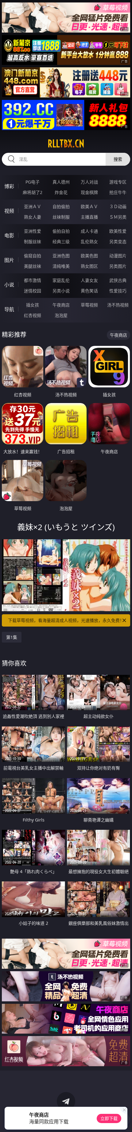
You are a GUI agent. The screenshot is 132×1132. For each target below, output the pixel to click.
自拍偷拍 (61, 206)
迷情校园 (32, 291)
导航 (9, 309)
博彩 (9, 186)
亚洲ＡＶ (32, 206)
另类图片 (117, 266)
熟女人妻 (32, 217)
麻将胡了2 (32, 192)
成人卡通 (89, 231)
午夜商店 (61, 305)
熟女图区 (89, 266)
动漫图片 (117, 256)
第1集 (11, 637)
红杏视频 (32, 315)
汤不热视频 (118, 305)
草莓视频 (89, 305)
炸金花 (61, 192)
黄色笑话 (89, 291)
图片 (9, 260)
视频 (9, 211)
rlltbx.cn (66, 143)
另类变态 (117, 241)
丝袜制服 (61, 217)
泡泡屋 (61, 315)
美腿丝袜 (32, 266)
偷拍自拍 (61, 231)
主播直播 (89, 217)
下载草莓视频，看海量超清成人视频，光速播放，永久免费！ (66, 620)
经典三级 (61, 241)
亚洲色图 (61, 256)
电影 (9, 235)
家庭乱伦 (61, 280)
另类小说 (61, 291)
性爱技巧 (117, 291)
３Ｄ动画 (117, 206)
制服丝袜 (32, 241)
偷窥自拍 (32, 256)
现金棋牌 (89, 192)
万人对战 (89, 182)
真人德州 (61, 182)
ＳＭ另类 (117, 217)
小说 (9, 284)
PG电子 (32, 182)
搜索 (118, 159)
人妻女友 (89, 280)
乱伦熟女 (89, 241)
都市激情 (32, 280)
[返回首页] (124, 1120)
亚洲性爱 (32, 231)
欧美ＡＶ (89, 206)
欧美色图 (89, 256)
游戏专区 (117, 182)
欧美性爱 (117, 231)
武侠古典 (117, 280)
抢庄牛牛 (117, 192)
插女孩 (32, 305)
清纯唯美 (61, 266)
